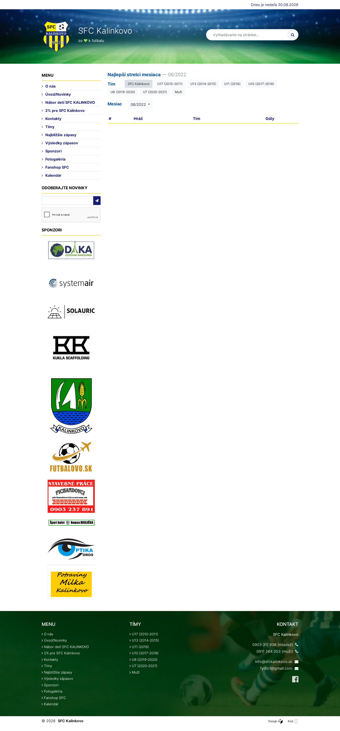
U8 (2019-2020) (123, 92)
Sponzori (53, 151)
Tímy (49, 126)
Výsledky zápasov (61, 143)
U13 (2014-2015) (203, 84)
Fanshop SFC (57, 167)
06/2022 (139, 104)
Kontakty (53, 118)
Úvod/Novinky (58, 94)
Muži (178, 92)
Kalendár (53, 175)
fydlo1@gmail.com (276, 668)
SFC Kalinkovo (138, 84)
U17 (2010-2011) (169, 84)
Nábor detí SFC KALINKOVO (70, 102)
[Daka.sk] (71, 250)
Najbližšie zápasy (60, 134)
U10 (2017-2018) (261, 84)
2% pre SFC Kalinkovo (65, 110)
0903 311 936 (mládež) (272, 644)
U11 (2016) (232, 84)
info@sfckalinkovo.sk (273, 661)
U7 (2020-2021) (155, 92)
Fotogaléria (55, 159)
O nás (50, 86)
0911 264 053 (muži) (275, 651)
